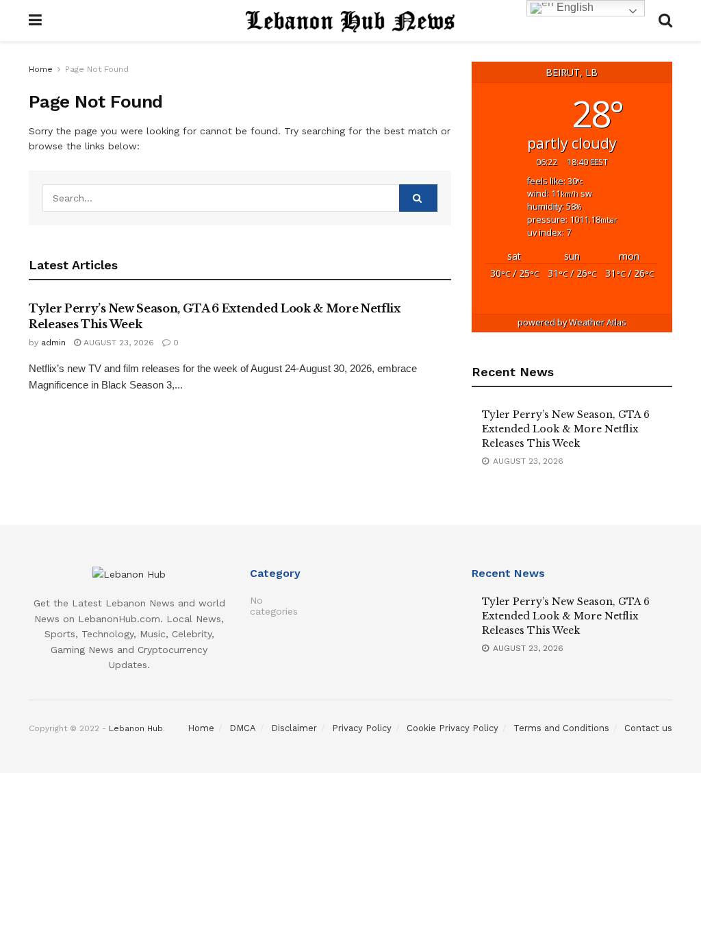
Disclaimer (294, 728)
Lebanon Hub (136, 728)
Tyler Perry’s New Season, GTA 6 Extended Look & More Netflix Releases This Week (566, 428)
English (574, 7)
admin (53, 342)
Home (41, 69)
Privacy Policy (362, 728)
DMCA (242, 728)
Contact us (648, 728)
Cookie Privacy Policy (452, 728)
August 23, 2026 (117, 342)
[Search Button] (418, 198)
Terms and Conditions (561, 728)
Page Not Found (97, 69)
